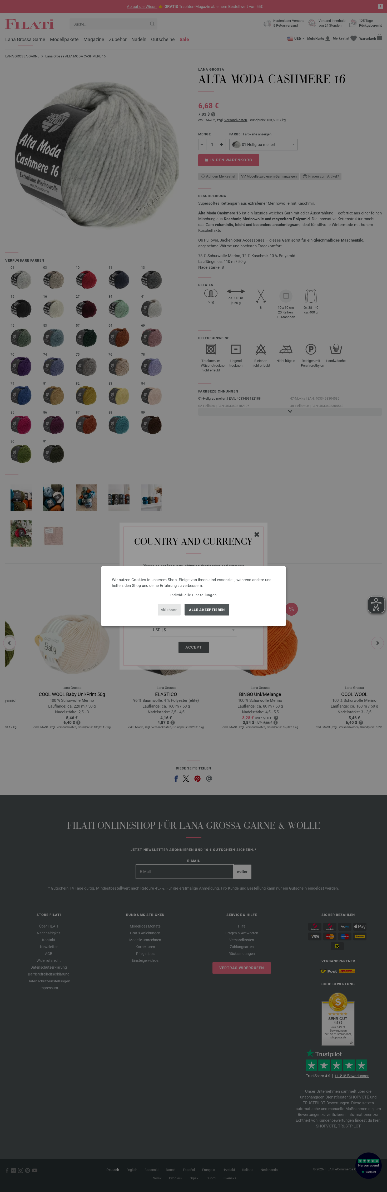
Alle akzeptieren (207, 610)
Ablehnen (169, 610)
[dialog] (193, 596)
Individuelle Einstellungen (193, 595)
